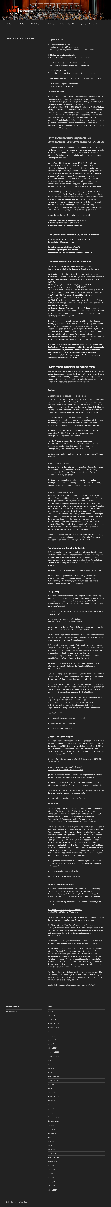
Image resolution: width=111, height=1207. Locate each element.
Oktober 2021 (52, 1101)
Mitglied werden (36, 24)
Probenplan (52, 24)
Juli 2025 (51, 1032)
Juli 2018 (51, 1166)
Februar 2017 (52, 1190)
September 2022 (53, 1080)
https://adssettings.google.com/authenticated (66, 718)
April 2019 (51, 1149)
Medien (22, 24)
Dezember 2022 (53, 1076)
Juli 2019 (51, 1141)
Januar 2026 (52, 1019)
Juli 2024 (51, 1044)
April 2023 (51, 1068)
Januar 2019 (52, 1153)
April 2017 (51, 1182)
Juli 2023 (51, 1060)
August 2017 (52, 1174)
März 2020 (51, 1129)
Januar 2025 (52, 1040)
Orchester (10, 24)
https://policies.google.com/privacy (62, 723)
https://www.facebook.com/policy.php (63, 871)
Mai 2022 (51, 1088)
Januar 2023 (52, 1072)
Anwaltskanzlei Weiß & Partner (87, 985)
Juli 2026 (51, 1011)
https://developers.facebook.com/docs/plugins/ (67, 798)
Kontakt (71, 24)
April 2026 (51, 1015)
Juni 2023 (51, 1064)
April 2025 (51, 1036)
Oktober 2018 (52, 1162)
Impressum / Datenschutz (88, 24)
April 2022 (51, 1092)
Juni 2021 (51, 1109)
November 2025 (53, 1028)
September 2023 (54, 1056)
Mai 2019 (51, 1145)
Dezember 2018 (53, 1157)
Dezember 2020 (53, 1117)
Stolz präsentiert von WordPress (17, 1202)
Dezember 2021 (53, 1097)
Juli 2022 (51, 1084)
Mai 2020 (51, 1125)
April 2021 (51, 1113)
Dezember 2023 (53, 1052)
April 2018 (51, 1170)
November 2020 (53, 1121)
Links (62, 24)
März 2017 (51, 1186)
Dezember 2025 (53, 1023)
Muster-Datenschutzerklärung (60, 985)
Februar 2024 (52, 1048)
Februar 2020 (52, 1133)
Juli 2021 (51, 1105)
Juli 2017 (51, 1178)
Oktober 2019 (52, 1137)
